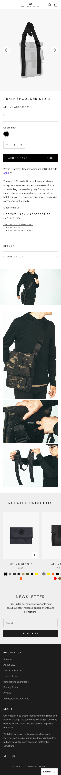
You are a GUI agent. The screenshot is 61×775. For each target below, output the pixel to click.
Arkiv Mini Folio (21, 564)
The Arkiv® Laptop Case (18, 225)
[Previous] (6, 49)
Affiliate (7, 692)
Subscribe (30, 633)
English (47, 771)
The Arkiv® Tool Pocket (18, 230)
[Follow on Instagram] (14, 756)
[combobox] (49, 771)
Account (7, 659)
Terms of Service (12, 670)
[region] (30, 50)
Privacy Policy (10, 687)
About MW (9, 664)
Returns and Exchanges (16, 681)
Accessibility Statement (16, 698)
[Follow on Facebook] (5, 756)
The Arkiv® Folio (13, 227)
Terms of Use (10, 676)
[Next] (54, 49)
